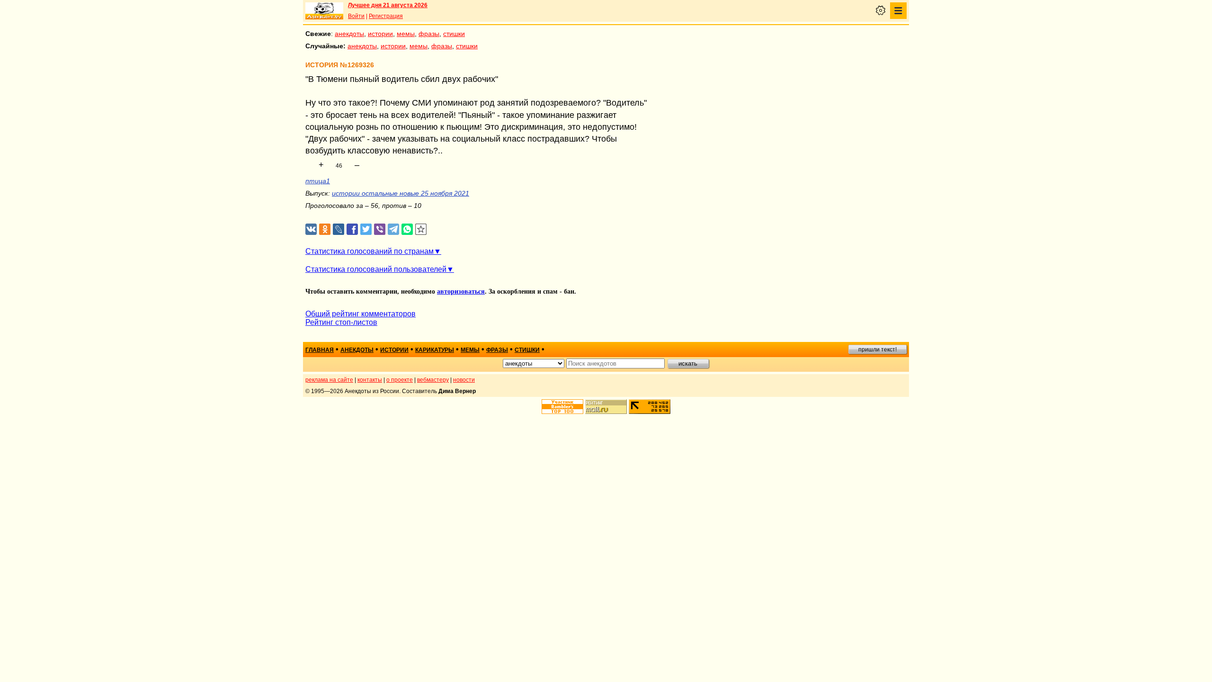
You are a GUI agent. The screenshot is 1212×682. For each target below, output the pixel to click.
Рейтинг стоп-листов (341, 322)
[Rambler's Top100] (562, 406)
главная (319, 350)
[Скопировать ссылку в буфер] (421, 229)
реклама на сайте (329, 380)
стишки (454, 33)
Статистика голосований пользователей (375, 269)
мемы (406, 33)
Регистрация (386, 16)
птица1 (317, 181)
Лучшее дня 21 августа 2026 (388, 5)
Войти (356, 16)
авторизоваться (461, 291)
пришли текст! (877, 349)
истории (380, 33)
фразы (429, 33)
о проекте (399, 380)
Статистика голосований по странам (369, 251)
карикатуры (434, 350)
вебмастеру (433, 380)
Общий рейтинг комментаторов (360, 314)
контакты (369, 380)
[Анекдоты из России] (324, 10)
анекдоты (349, 33)
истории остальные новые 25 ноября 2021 (400, 193)
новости (464, 380)
